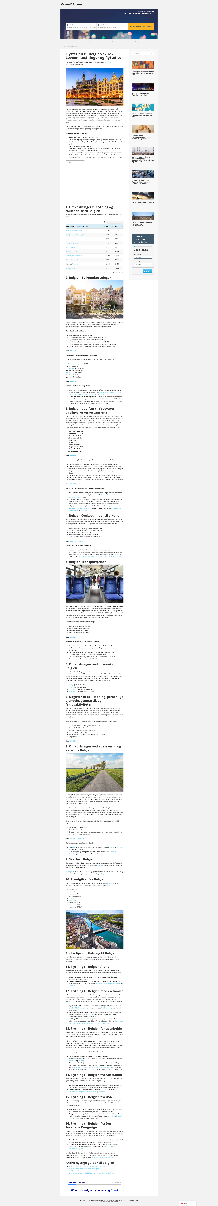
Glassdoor (72, 1061)
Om (84, 1200)
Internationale (73, 1092)
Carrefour (110, 495)
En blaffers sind (116, 556)
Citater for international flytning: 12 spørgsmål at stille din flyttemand (141, 181)
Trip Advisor (108, 983)
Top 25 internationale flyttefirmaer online (140, 94)
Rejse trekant (116, 983)
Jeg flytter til (137, 261)
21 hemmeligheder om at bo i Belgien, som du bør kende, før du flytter (91, 1173)
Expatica (84, 814)
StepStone (91, 1067)
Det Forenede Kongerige (74, 364)
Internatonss (111, 1116)
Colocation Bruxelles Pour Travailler (84, 394)
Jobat (76, 1067)
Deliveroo (84, 510)
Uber (74, 847)
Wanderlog (85, 1023)
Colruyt (116, 495)
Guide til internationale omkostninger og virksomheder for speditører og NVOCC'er (143, 159)
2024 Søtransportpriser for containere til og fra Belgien (87, 1166)
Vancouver (75, 264)
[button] (104, 226)
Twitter (136, 1200)
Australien (69, 368)
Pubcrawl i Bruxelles (102, 556)
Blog (81, 1200)
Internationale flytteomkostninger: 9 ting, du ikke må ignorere (142, 137)
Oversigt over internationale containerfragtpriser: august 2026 (143, 73)
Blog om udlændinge (85, 1092)
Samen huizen (104, 392)
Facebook (102, 1092)
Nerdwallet (80, 839)
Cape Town (72, 905)
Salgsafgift (69, 872)
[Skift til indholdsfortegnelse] (81, 201)
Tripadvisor (111, 506)
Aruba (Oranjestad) (72, 243)
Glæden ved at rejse (84, 508)
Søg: (105, 222)
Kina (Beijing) (70, 268)
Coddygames (77, 1023)
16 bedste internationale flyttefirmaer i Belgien (84, 1169)
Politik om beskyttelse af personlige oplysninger (104, 1200)
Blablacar (80, 854)
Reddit (93, 556)
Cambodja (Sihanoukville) (74, 256)
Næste (146, 271)
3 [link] (113, 272)
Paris (70, 892)
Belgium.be (104, 874)
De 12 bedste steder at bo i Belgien (80, 1171)
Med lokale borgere (107, 1008)
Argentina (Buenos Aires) (74, 239)
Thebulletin (72, 854)
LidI (102, 495)
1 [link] (107, 272)
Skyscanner (110, 883)
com (80, 556)
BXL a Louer (100, 394)
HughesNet (72, 691)
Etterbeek (91, 1014)
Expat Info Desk (111, 1146)
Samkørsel (113, 852)
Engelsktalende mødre (79, 1008)
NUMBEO (73, 484)
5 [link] (119, 272)
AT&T (71, 687)
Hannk (112, 847)
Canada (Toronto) (72, 260)
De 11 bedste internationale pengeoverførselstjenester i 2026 (143, 115)
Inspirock (92, 1023)
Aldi (105, 495)
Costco (80, 497)
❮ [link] (104, 272)
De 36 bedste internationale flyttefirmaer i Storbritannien (142, 224)
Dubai (71, 898)
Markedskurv (73, 497)
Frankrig (68, 373)
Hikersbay (79, 541)
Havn (81, 226)
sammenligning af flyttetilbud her (102, 1157)
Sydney (71, 900)
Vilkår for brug (123, 1200)
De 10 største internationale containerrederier (143, 203)
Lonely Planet (86, 556)
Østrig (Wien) (70, 247)
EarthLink (72, 689)
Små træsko (101, 1023)
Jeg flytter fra (137, 254)
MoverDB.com (71, 4)
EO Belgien (99, 983)
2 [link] (110, 272)
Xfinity (71, 685)
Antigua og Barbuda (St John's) (76, 235)
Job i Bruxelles (82, 1067)
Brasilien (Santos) (71, 251)
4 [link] (116, 272)
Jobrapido (110, 1067)
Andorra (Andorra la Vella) (74, 231)
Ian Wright (108, 62)
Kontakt (88, 1200)
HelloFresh (74, 510)
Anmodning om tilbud (141, 26)
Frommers (72, 986)
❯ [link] (122, 272)
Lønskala (81, 1061)
